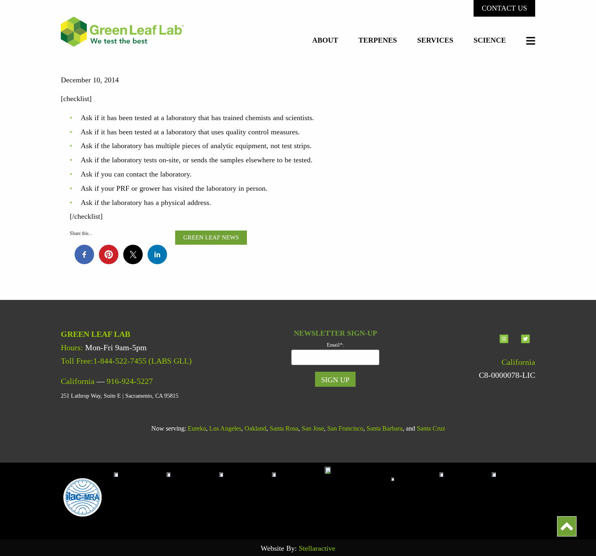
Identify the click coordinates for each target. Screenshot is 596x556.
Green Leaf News (211, 237)
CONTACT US (504, 8)
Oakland (255, 428)
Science (490, 40)
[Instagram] (505, 346)
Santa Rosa (284, 428)
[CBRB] (513, 497)
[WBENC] (465, 497)
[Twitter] (525, 346)
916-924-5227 (130, 381)
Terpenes (377, 40)
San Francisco (345, 428)
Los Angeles (225, 428)
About (325, 40)
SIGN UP (335, 380)
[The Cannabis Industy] (245, 497)
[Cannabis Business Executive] (298, 497)
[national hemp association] (193, 497)
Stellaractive (317, 548)
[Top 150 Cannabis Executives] (413, 497)
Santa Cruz (431, 428)
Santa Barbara (385, 428)
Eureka (197, 428)
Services (435, 40)
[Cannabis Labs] (356, 497)
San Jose (313, 428)
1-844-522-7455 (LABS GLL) (142, 360)
